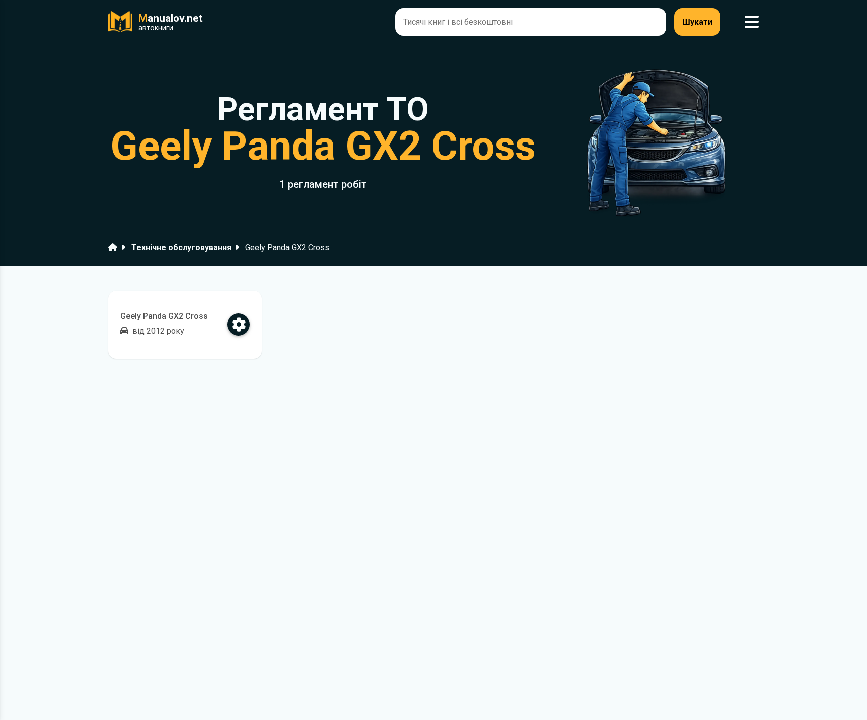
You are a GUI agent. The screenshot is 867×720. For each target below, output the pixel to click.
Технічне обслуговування (181, 247)
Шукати (697, 22)
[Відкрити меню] (752, 22)
